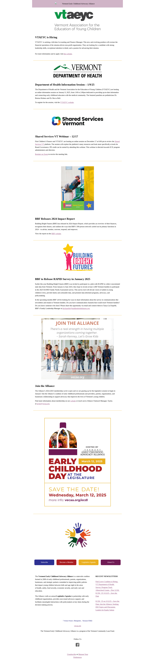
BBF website (56, 234)
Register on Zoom (41, 154)
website (73, 401)
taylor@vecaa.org (43, 404)
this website (68, 54)
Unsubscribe (71, 654)
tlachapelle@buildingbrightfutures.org (76, 308)
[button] (44, 562)
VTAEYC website (67, 102)
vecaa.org (77, 626)
